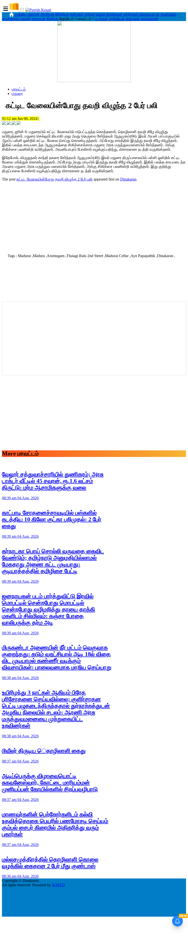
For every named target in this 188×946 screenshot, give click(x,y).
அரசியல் (47, 14)
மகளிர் (25, 19)
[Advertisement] (94, 216)
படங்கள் (101, 19)
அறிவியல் (117, 19)
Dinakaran (128, 179)
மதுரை (17, 93)
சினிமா (52, 19)
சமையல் (39, 19)
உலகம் (100, 14)
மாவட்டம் (19, 89)
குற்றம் (89, 14)
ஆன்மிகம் (168, 14)
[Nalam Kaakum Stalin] (94, 81)
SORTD (58, 885)
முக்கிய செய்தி (27, 14)
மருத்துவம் (10, 19)
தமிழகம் (76, 14)
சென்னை (114, 14)
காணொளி (149, 19)
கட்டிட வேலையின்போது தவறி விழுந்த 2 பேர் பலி (54, 179)
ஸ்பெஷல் (133, 19)
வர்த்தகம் (130, 14)
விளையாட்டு (149, 14)
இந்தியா (62, 14)
